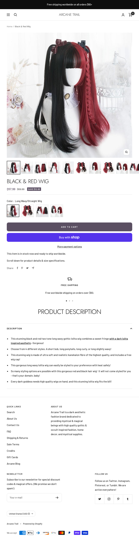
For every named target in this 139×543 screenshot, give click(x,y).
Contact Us (13, 425)
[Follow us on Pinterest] (118, 499)
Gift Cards (12, 457)
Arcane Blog (13, 463)
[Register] (57, 497)
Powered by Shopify (32, 523)
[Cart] (130, 14)
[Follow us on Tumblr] (127, 499)
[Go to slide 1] (66, 300)
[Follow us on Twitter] (99, 499)
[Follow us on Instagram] (109, 499)
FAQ (9, 431)
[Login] (123, 14)
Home (9, 26)
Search (11, 412)
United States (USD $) (19, 513)
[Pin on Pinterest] (22, 268)
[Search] (15, 14)
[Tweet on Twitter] (27, 268)
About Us (12, 418)
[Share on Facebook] (17, 268)
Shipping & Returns (17, 437)
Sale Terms (13, 444)
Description (14, 328)
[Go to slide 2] (69, 300)
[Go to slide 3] (72, 300)
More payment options (69, 246)
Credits (11, 450)
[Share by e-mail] (33, 268)
